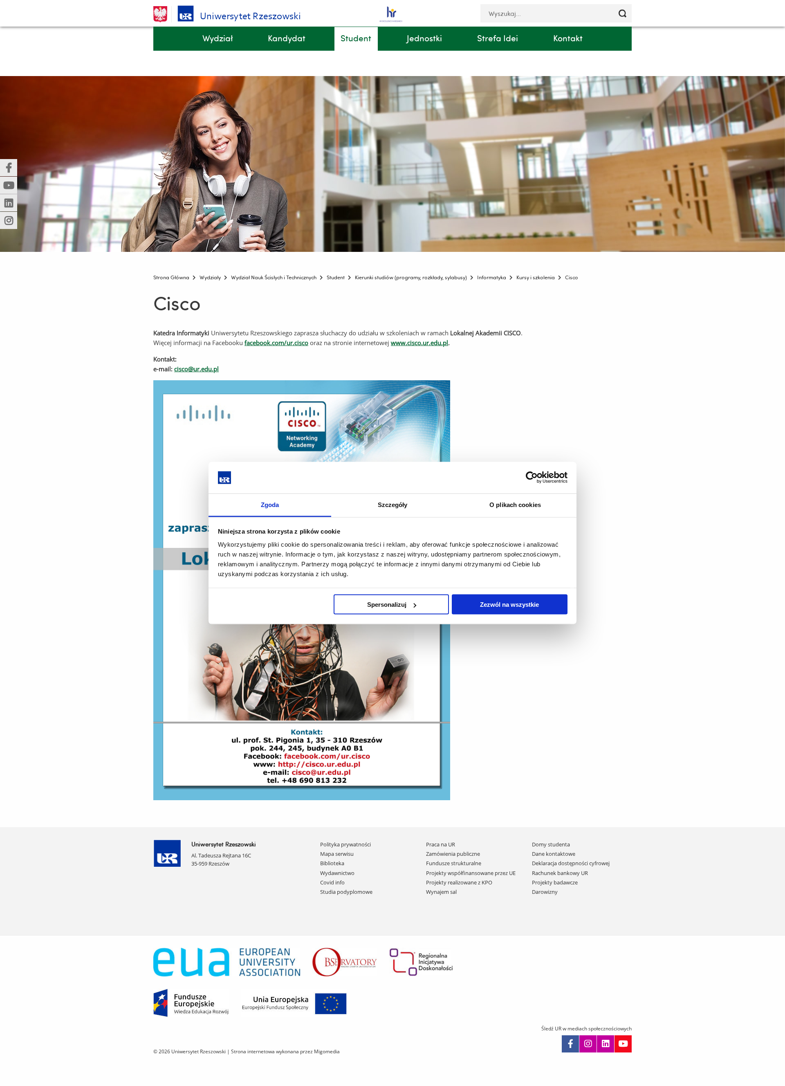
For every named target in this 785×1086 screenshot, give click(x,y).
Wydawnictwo (337, 873)
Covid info (332, 882)
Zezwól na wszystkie (509, 604)
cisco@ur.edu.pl (196, 369)
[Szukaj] (622, 13)
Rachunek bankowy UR (560, 873)
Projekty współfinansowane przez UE (471, 873)
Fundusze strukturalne (453, 863)
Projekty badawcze (555, 882)
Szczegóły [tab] (393, 504)
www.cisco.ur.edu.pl (419, 343)
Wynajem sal (441, 891)
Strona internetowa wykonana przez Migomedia (285, 1051)
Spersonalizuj (386, 604)
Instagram (588, 1043)
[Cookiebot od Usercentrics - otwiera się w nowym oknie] (531, 477)
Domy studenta (551, 844)
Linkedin (605, 1043)
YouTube (623, 1043)
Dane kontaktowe (553, 853)
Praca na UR (440, 844)
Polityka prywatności (345, 844)
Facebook (570, 1043)
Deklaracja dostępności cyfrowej (571, 863)
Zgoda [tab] (270, 504)
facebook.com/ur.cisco (276, 343)
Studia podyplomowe (346, 891)
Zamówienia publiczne (453, 853)
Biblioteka (332, 863)
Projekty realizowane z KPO (459, 882)
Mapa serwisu (337, 853)
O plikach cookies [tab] (515, 504)
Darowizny (545, 891)
